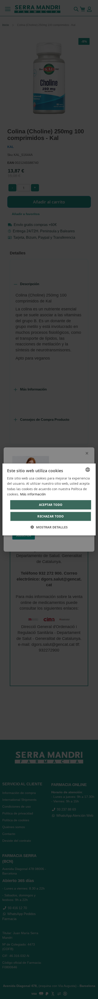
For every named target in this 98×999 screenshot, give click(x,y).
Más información (33, 494)
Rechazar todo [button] (50, 516)
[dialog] (49, 499)
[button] (49, 527)
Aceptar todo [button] (50, 505)
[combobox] (87, 469)
